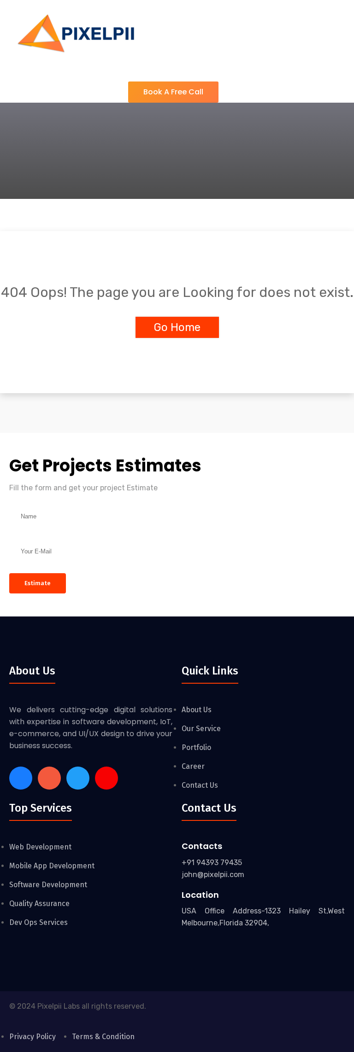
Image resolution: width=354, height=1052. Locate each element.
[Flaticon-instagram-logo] (49, 778)
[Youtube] (106, 778)
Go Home (177, 327)
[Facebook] (20, 778)
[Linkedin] (77, 778)
